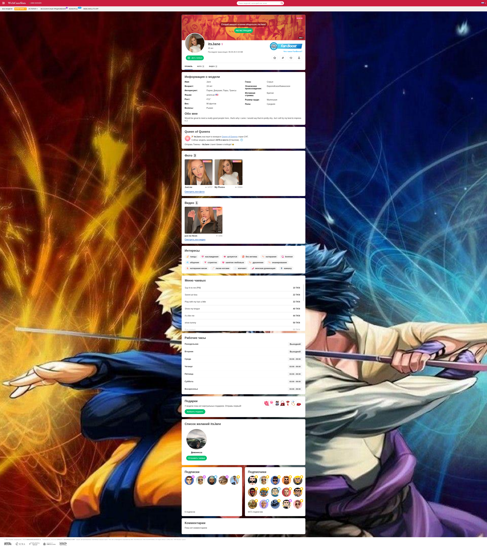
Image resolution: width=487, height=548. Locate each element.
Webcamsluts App (90, 9)
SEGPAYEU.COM (69, 539)
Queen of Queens (230, 137)
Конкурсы (73, 9)
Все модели (7, 9)
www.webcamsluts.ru (33, 539)
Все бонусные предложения (53, 9)
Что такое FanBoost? (292, 51)
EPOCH (59, 539)
